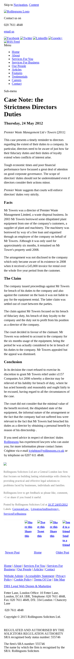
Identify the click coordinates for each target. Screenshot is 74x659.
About (16, 55)
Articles (17, 69)
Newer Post (12, 552)
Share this (28, 533)
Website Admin (13, 576)
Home (16, 52)
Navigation (20, 4)
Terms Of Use (43, 579)
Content (34, 4)
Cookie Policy (23, 579)
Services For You (22, 59)
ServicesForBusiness (15, 513)
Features (17, 73)
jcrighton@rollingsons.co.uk (46, 450)
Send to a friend (66, 540)
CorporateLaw (20, 509)
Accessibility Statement (39, 576)
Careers (16, 80)
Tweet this (40, 533)
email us (9, 31)
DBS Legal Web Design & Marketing (27, 586)
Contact (17, 83)
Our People (19, 66)
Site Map (59, 579)
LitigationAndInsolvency (45, 509)
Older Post (62, 552)
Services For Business (25, 62)
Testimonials (19, 76)
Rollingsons (11, 442)
